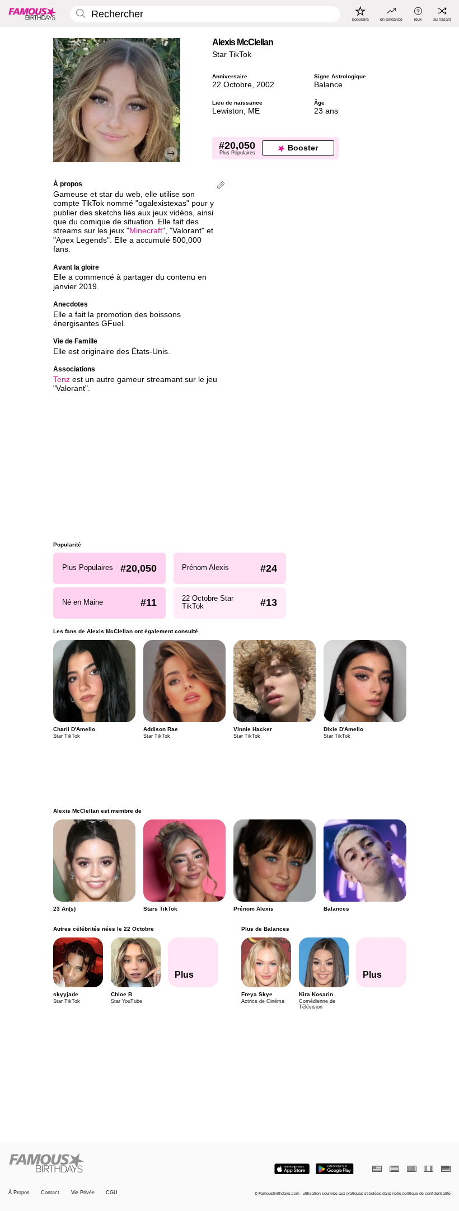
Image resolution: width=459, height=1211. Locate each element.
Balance (328, 85)
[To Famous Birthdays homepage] (32, 13)
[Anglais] (377, 1169)
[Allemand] (446, 1169)
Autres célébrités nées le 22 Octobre (103, 929)
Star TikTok (231, 54)
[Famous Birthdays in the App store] (292, 1169)
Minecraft (145, 231)
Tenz (61, 379)
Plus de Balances (265, 929)
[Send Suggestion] (221, 186)
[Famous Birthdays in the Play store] (335, 1169)
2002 (265, 85)
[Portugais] (411, 1169)
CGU (112, 1192)
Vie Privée (83, 1192)
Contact (50, 1192)
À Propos (19, 1192)
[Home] (117, 1163)
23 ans (326, 111)
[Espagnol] (394, 1169)
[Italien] (428, 1169)
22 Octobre (232, 85)
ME (254, 111)
